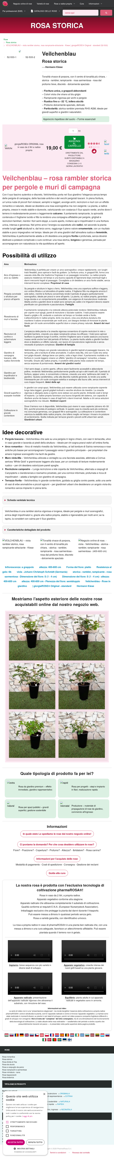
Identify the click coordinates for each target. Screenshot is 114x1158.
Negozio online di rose (22, 3)
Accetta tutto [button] (15, 1142)
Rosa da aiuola (8, 1064)
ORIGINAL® (65, 1093)
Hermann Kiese (85, 586)
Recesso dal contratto (81, 1152)
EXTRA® (69, 1096)
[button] (25, 1148)
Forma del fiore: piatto (78, 567)
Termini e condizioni (58, 1152)
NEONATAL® (66, 1109)
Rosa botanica (8, 1077)
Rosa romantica (8, 1056)
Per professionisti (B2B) (13, 11)
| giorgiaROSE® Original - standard (51, 586)
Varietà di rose (43, 3)
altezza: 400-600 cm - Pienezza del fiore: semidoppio (51, 581)
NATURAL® (65, 1101)
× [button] (44, 1094)
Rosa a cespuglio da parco (13, 1067)
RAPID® (60, 1104)
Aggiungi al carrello (74, 143)
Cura (82, 3)
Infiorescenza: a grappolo (19, 567)
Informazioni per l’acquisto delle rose (57, 858)
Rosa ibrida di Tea (9, 1062)
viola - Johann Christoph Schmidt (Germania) (42, 571)
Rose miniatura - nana (11, 1072)
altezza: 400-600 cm (50, 567)
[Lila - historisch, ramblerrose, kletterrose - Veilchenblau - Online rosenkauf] (22, 1035)
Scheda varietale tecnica (21, 500)
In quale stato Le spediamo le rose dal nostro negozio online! (57, 833)
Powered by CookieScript (25, 1152)
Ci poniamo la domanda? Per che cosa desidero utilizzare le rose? (57, 844)
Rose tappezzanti (9, 1075)
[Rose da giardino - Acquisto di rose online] (106, 13)
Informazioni (94, 3)
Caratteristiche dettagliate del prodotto (28, 529)
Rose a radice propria (63, 3)
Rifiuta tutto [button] (35, 1142)
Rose (6, 39)
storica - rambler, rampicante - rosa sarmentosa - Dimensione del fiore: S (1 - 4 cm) (58, 574)
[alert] (25, 1123)
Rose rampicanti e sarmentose (14, 1069)
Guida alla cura (57, 873)
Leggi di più (27, 1116)
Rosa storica (11, 42)
